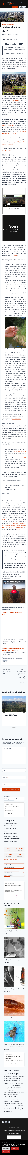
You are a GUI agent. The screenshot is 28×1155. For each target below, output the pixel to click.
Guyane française (16, 1087)
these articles (16, 419)
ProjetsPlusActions (20, 451)
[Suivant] (24, 711)
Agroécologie (17, 1070)
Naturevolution (15, 100)
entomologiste (10, 1083)
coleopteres (7, 1080)
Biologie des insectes (10, 826)
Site (4, 785)
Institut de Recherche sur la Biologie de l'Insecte (14, 1092)
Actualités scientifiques (10, 823)
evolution (19, 1083)
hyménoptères (9, 1090)
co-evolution (7, 1078)
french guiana (7, 1087)
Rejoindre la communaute (14, 813)
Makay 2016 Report (11, 715)
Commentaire (7, 748)
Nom (5, 770)
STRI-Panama (18, 527)
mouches (7, 1099)
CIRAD (12, 1076)
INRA (15, 1090)
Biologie (14, 1073)
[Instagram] (25, 7)
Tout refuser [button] (6, 1151)
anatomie (7, 1074)
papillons (7, 1103)
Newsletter (15, 7)
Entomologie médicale (10, 833)
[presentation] (14, 704)
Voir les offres (14, 1063)
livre (5, 1094)
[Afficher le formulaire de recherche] (21, 3)
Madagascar (19, 658)
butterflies (7, 1076)
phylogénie (19, 1103)
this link (15, 255)
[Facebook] (23, 7)
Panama (11, 1101)
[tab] (12, 727)
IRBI (3, 519)
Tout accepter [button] (15, 1148)
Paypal (24, 457)
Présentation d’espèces (11, 836)
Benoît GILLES (7, 34)
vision (5, 1108)
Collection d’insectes (10, 828)
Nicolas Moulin (13, 1099)
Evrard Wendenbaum (8, 125)
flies (13, 1085)
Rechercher (7, 796)
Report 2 (10, 144)
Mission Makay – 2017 (7, 672)
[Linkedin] (20, 7)
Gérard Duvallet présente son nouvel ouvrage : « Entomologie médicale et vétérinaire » (21, 676)
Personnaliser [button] (6, 1148)
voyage (11, 1108)
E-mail (5, 777)
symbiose (15, 1105)
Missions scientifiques (10, 841)
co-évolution (16, 1078)
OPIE (18, 1099)
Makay (5, 661)
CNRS (19, 1076)
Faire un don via (11, 895)
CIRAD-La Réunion (19, 523)
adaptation (8, 1070)
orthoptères (6, 1101)
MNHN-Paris (6, 525)
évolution (8, 1111)
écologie (19, 1108)
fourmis (17, 1085)
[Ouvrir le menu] (24, 3)
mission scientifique (10, 1096)
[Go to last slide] (4, 711)
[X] (6, 1122)
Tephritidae (20, 1105)
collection (15, 1080)
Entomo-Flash (8, 831)
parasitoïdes (13, 1103)
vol (7, 1108)
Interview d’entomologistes (12, 838)
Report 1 (4, 144)
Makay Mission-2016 (18, 142)
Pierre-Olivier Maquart (8, 1105)
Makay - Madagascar (8, 24)
